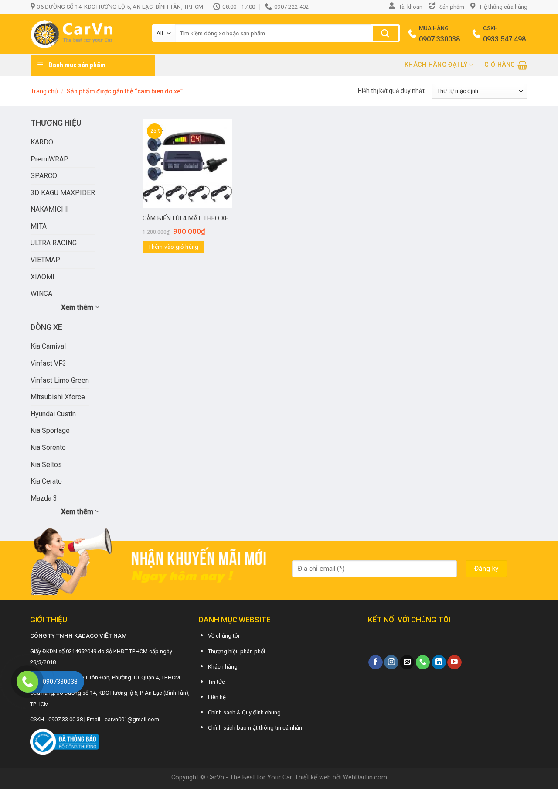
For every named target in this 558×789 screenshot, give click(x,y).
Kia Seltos (46, 464)
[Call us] (423, 662)
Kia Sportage (50, 430)
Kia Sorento (48, 447)
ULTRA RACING (54, 243)
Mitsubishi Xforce (58, 397)
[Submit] (385, 33)
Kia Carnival (48, 346)
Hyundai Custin (53, 414)
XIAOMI (42, 277)
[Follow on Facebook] (375, 662)
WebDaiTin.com (365, 777)
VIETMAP (45, 260)
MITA (39, 226)
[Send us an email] (407, 662)
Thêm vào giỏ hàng (173, 247)
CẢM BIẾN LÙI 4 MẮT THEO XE (185, 218)
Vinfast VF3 (48, 363)
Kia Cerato (46, 481)
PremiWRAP (49, 159)
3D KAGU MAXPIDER (63, 193)
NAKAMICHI (49, 209)
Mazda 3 (44, 498)
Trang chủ (44, 91)
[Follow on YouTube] (454, 662)
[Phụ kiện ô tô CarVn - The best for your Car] (85, 34)
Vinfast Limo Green (60, 380)
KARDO (42, 142)
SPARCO (44, 176)
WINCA (41, 293)
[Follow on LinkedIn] (439, 662)
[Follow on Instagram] (391, 662)
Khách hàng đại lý (436, 65)
